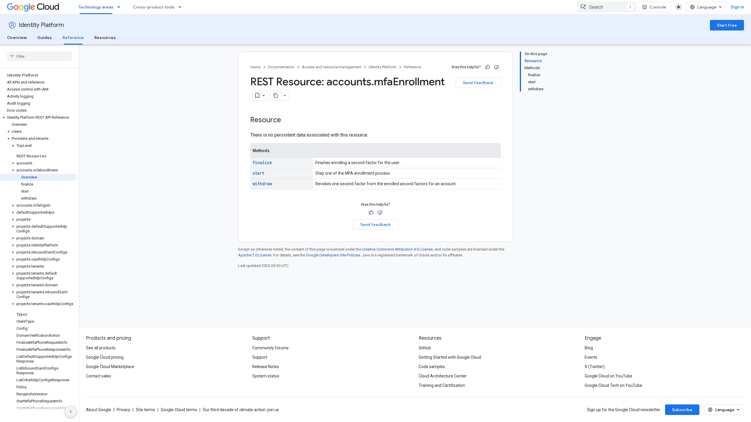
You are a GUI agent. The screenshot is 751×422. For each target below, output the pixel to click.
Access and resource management (331, 67)
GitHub (425, 348)
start (258, 173)
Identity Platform (41, 25)
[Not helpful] (496, 67)
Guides (44, 37)
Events (591, 357)
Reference (73, 37)
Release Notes (265, 366)
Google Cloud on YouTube (608, 376)
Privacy (123, 409)
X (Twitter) (595, 366)
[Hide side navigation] (71, 411)
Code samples (432, 366)
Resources (105, 37)
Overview (17, 37)
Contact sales (98, 376)
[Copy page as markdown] (275, 96)
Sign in (737, 7)
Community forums (270, 348)
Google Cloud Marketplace (110, 366)
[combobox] (606, 7)
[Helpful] (487, 67)
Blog (589, 348)
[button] (38, 117)
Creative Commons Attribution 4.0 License (397, 249)
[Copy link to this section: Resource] (287, 120)
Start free (727, 25)
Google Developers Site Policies (333, 255)
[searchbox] (39, 56)
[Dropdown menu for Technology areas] (121, 7)
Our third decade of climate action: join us (241, 409)
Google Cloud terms (179, 409)
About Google (98, 409)
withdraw (262, 183)
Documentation (281, 67)
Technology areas (96, 7)
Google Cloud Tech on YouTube (613, 385)
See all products (101, 348)
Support (259, 357)
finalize (262, 162)
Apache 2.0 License (254, 255)
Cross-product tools (154, 7)
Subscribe (682, 409)
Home (255, 67)
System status (265, 376)
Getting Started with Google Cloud (450, 357)
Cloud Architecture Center (443, 376)
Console (657, 7)
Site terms (145, 409)
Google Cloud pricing (105, 357)
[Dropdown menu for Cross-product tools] (182, 7)
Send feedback (478, 82)
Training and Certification (442, 385)
